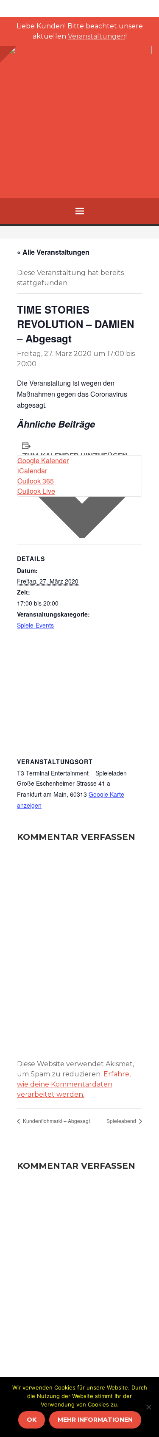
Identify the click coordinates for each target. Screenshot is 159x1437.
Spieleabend (121, 1120)
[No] (148, 1407)
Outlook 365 (35, 481)
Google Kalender (43, 460)
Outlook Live (36, 491)
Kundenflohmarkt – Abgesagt (56, 1120)
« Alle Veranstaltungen (53, 252)
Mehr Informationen (95, 1419)
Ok (31, 1419)
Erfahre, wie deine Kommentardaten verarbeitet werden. (74, 1084)
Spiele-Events (35, 625)
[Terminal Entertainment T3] (79, 118)
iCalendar (32, 470)
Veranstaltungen (97, 36)
